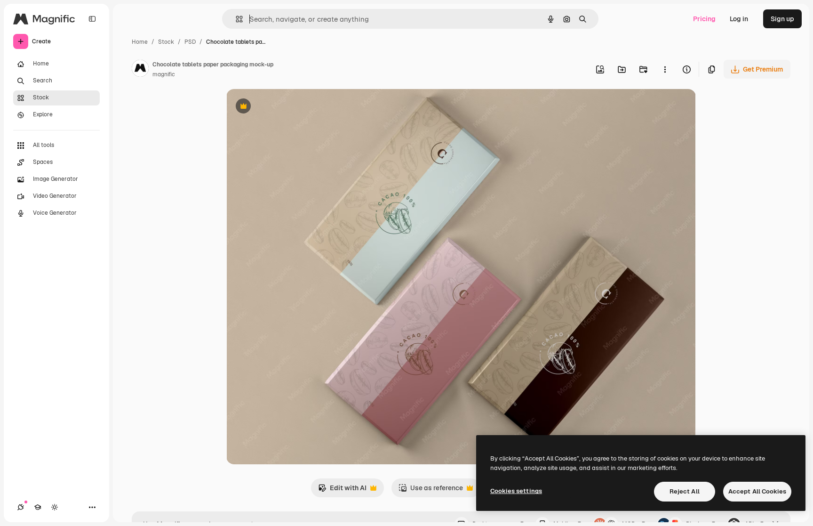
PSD (190, 42)
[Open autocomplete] (235, 19)
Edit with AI (342, 490)
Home (140, 42)
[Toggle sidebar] (92, 18)
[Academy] (37, 507)
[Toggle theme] (54, 507)
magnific (163, 74)
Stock (166, 42)
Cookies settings (516, 491)
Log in (739, 19)
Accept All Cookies (757, 491)
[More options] (664, 69)
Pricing (704, 19)
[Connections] (20, 507)
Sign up (782, 19)
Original (286, 107)
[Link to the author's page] (140, 70)
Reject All (685, 491)
